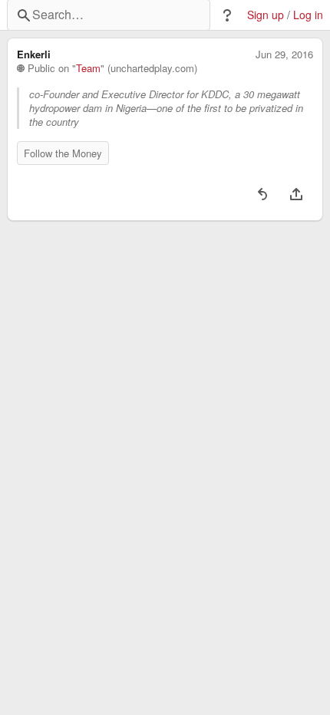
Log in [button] (308, 15)
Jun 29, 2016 (284, 54)
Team (88, 68)
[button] (227, 15)
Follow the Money (63, 153)
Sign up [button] (265, 15)
